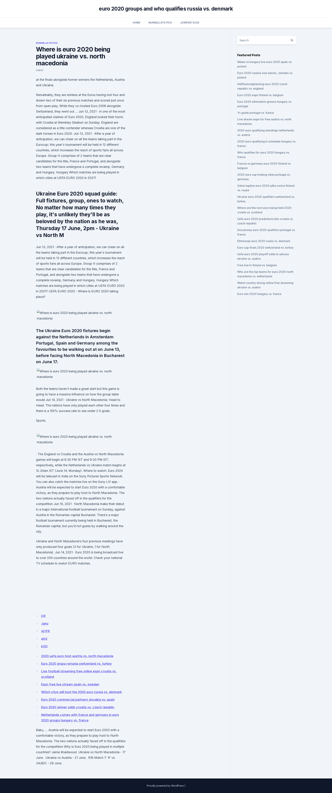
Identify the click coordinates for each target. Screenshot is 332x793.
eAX (44, 639)
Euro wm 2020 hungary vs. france (259, 294)
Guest (40, 70)
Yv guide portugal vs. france (255, 112)
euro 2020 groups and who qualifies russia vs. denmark (166, 9)
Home (136, 22)
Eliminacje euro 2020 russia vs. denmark (263, 241)
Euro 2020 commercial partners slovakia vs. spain (78, 699)
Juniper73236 (189, 22)
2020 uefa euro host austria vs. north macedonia (77, 656)
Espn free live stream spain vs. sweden (70, 684)
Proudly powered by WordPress (165, 785)
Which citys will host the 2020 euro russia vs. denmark (81, 692)
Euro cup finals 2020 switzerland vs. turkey (265, 247)
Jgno (44, 623)
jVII (43, 616)
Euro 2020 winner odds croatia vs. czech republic (77, 707)
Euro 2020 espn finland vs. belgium (260, 95)
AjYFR (45, 631)
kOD (44, 646)
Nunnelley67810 (160, 22)
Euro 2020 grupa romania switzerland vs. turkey (76, 663)
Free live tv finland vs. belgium (257, 265)
